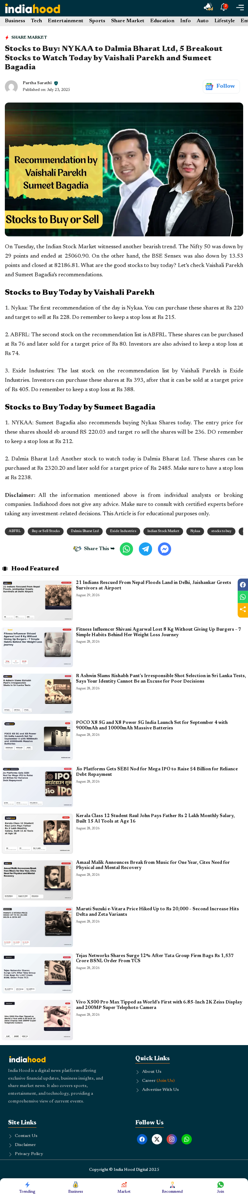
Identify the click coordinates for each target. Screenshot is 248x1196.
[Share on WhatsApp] (243, 597)
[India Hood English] (32, 8)
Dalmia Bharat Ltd (85, 531)
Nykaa (195, 531)
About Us (151, 1072)
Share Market (127, 21)
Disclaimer (25, 1145)
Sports (97, 21)
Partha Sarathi (37, 83)
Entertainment (65, 21)
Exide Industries (123, 531)
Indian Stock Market (163, 531)
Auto (203, 21)
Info (185, 21)
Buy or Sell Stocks (46, 531)
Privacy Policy (29, 1154)
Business (15, 21)
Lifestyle (224, 21)
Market (124, 1192)
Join (220, 1192)
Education (162, 21)
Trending (27, 1192)
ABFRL (15, 531)
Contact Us (26, 1136)
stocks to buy (221, 531)
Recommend (172, 1192)
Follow (225, 86)
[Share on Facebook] (243, 584)
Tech (36, 21)
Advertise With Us (160, 1090)
